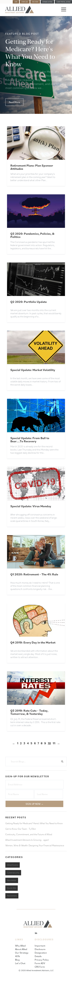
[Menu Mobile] (62, 10)
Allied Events (12, 864)
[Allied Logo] (19, 12)
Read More (14, 102)
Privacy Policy (42, 959)
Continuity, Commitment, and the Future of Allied (28, 834)
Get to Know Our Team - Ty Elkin (20, 828)
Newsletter (11, 880)
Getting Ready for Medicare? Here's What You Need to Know (34, 823)
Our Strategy (21, 952)
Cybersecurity (13, 872)
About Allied (21, 949)
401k (15, 2)
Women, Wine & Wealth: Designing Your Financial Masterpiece (34, 845)
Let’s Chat (20, 963)
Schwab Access (47, 2)
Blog (17, 959)
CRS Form (35, 2)
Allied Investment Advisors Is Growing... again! (27, 839)
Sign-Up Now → (34, 803)
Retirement (12, 895)
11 (54, 743)
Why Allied (20, 945)
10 (49, 743)
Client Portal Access (63, 2)
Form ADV (24, 2)
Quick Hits (11, 888)
